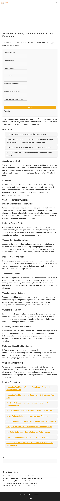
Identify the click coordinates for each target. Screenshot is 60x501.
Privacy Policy (24, 495)
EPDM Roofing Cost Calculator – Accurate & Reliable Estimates (21, 486)
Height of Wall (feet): (9, 60)
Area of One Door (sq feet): (11, 83)
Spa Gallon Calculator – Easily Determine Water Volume (28, 432)
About (30, 495)
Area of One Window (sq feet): (12, 91)
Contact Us (37, 495)
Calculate (30, 107)
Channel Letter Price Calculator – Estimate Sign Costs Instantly (31, 421)
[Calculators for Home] (4, 2)
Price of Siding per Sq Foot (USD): (13, 99)
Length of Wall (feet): (9, 52)
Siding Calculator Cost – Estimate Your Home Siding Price (29, 427)
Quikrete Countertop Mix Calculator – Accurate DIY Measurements (22, 481)
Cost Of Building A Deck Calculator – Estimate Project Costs (29, 411)
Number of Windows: (10, 76)
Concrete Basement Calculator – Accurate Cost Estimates (20, 483)
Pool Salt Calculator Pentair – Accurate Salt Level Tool (27, 437)
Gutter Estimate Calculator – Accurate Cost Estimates (27, 416)
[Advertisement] (30, 20)
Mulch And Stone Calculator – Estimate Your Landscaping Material (22, 478)
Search (5, 458)
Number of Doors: (9, 68)
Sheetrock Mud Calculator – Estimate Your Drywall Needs (20, 476)
